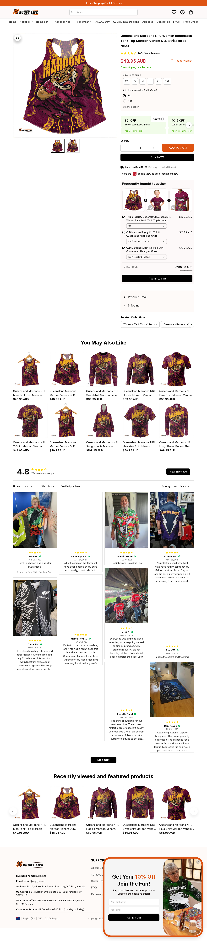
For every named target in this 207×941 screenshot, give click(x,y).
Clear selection (131, 106)
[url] (34, 881)
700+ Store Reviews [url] (149, 53)
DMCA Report (52, 918)
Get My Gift (134, 917)
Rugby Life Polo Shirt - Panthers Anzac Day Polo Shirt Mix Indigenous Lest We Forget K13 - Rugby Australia (35, 572)
